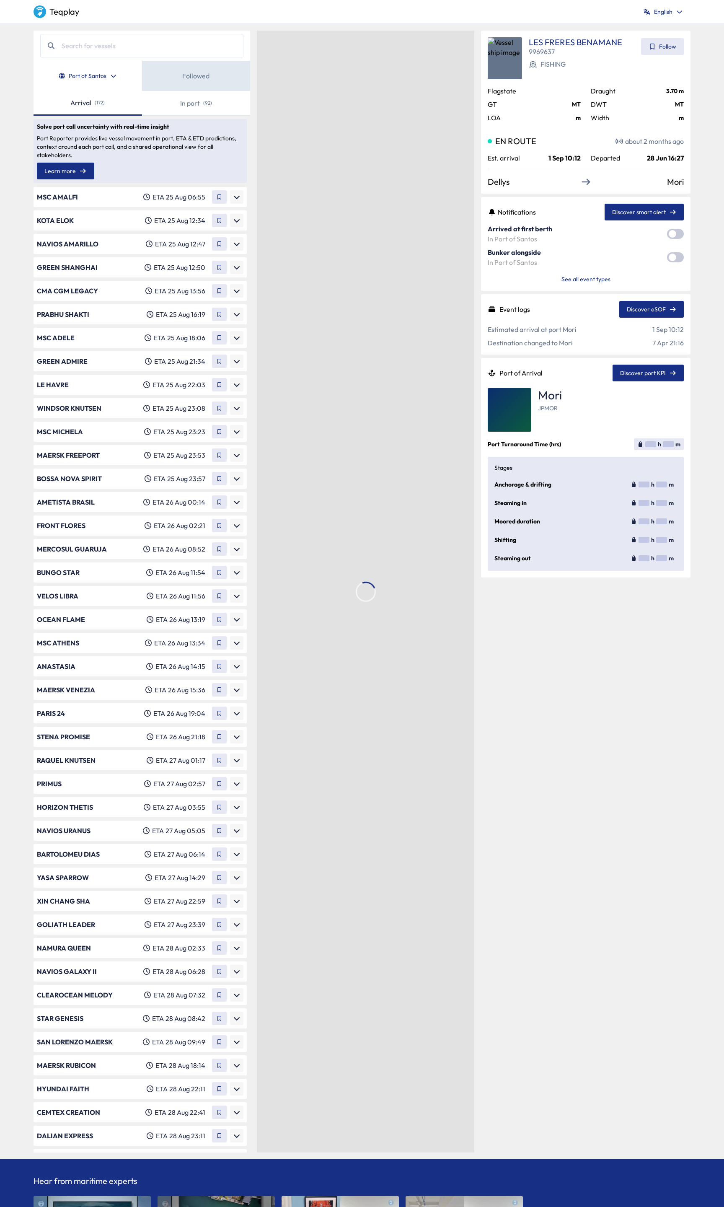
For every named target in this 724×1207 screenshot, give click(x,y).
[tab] (88, 76)
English (663, 12)
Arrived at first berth (520, 229)
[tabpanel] (142, 622)
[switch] (675, 234)
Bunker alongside (514, 252)
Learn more (60, 171)
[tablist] (142, 76)
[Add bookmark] (219, 197)
